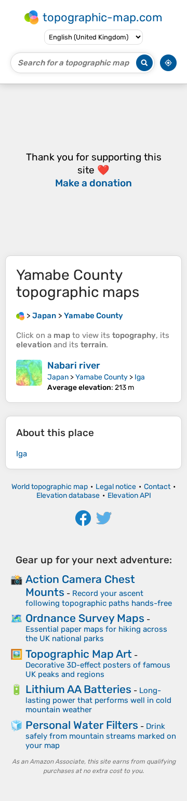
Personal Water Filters (81, 724)
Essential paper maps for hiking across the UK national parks (96, 633)
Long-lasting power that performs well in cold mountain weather (98, 700)
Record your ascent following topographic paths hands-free (98, 598)
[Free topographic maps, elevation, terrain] (20, 315)
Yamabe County (101, 377)
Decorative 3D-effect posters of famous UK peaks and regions (97, 669)
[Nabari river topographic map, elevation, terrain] (29, 376)
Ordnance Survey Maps (84, 618)
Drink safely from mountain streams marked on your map (100, 736)
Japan (58, 377)
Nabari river (73, 365)
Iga (140, 377)
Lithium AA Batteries (78, 689)
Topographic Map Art (78, 653)
